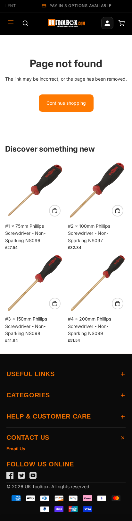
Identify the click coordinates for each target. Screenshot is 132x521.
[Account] (107, 23)
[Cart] (121, 23)
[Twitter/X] (21, 475)
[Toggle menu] (10, 23)
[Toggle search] (25, 23)
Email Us (15, 448)
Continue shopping (66, 103)
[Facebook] (9, 475)
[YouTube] (33, 475)
